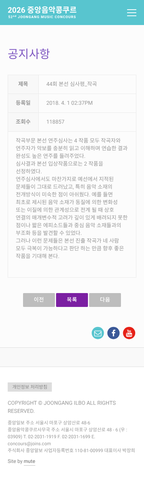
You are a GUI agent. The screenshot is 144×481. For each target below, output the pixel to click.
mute (29, 461)
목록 (72, 300)
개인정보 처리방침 (29, 387)
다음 (105, 300)
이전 (39, 300)
